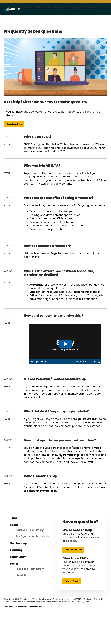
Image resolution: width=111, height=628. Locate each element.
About (40, 7)
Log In (105, 8)
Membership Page (45, 253)
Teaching (74, 7)
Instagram (37, 569)
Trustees (21, 530)
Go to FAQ (71, 581)
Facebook (21, 569)
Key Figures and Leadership (32, 536)
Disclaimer (23, 606)
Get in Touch (73, 549)
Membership (56, 7)
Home (29, 7)
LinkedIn (20, 575)
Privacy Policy (10, 606)
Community (91, 7)
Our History (36, 530)
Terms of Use (36, 606)
